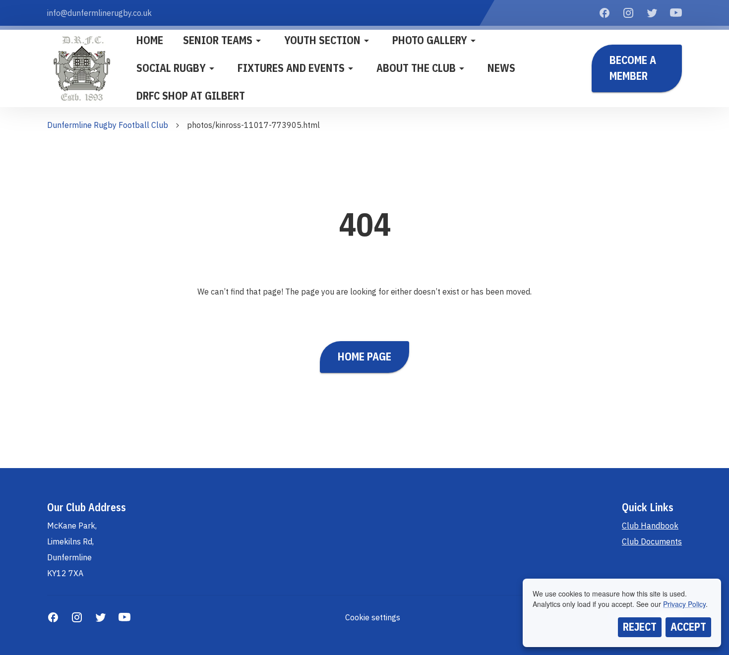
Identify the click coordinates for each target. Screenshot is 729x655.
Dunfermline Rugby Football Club (107, 125)
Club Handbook (650, 526)
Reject (640, 627)
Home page (364, 356)
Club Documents (652, 541)
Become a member (632, 68)
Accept (688, 627)
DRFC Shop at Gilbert (190, 96)
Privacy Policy (684, 604)
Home (149, 40)
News (501, 68)
